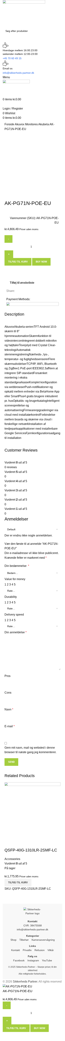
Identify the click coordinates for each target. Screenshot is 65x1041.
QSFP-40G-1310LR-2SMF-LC (31, 850)
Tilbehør (24, 939)
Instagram (33, 960)
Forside (10, 124)
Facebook (19, 960)
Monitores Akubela (37, 124)
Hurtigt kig (9, 842)
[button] (18, 882)
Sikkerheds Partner (25, 981)
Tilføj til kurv (18, 261)
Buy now (41, 261)
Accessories (12, 858)
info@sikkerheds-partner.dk (32, 929)
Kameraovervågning (43, 939)
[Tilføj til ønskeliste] (18, 842)
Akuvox (20, 124)
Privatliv (27, 950)
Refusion (39, 950)
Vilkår (50, 950)
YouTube (47, 960)
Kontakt (15, 950)
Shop (13, 939)
